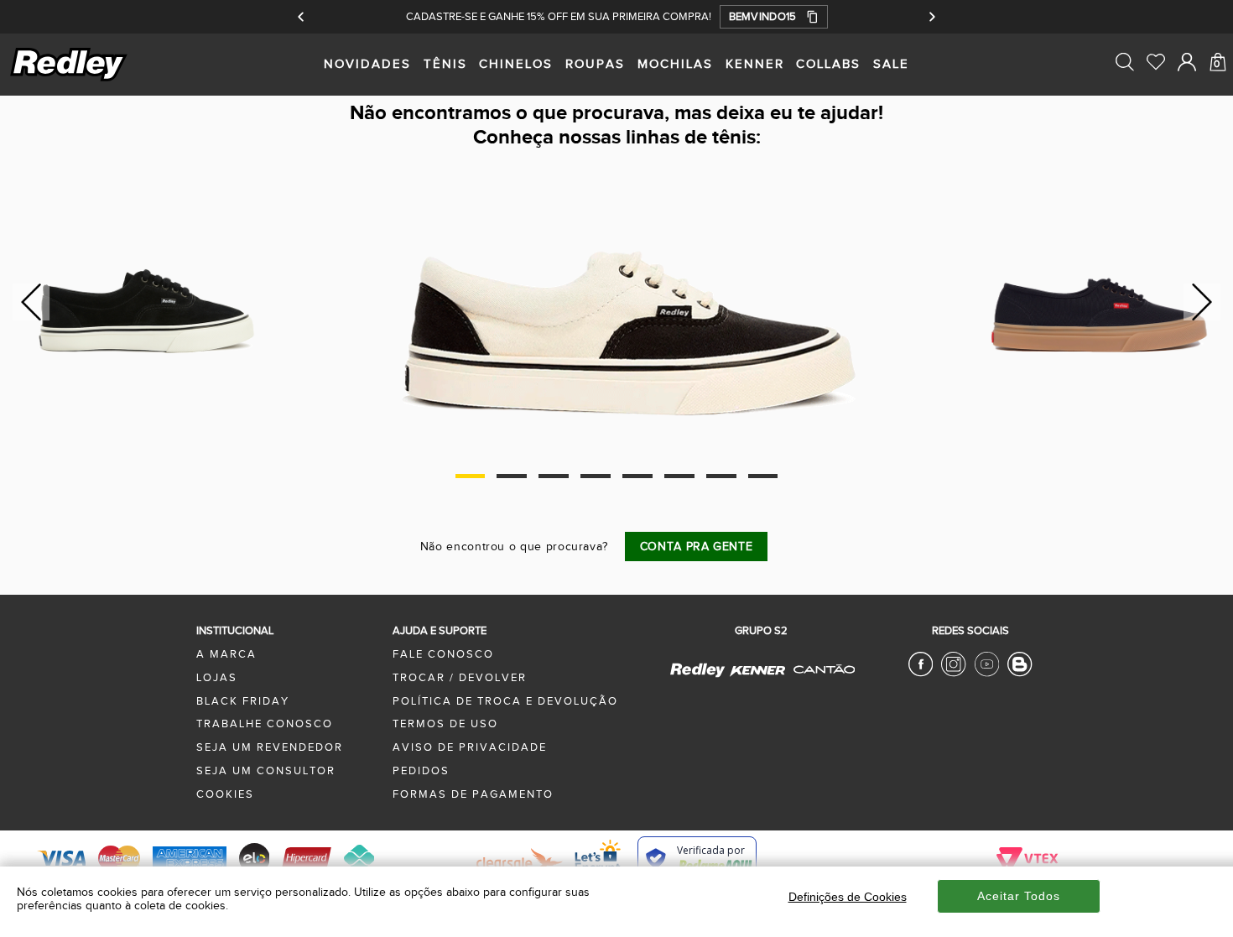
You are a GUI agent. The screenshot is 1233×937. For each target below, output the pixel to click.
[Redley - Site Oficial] (699, 676)
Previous (28, 301)
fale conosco (443, 654)
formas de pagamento (473, 794)
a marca (226, 654)
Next (1202, 301)
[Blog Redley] (1019, 673)
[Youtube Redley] (987, 673)
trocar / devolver (460, 678)
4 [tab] (595, 475)
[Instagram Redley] (953, 673)
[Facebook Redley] (920, 673)
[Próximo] (931, 16)
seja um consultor (266, 771)
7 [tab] (721, 475)
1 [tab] (470, 475)
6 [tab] (679, 475)
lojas (216, 678)
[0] (1218, 99)
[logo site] (70, 79)
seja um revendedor (269, 747)
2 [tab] (511, 475)
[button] (774, 17)
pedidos (421, 771)
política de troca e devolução (505, 701)
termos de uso (445, 724)
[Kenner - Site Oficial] (757, 671)
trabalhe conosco (264, 724)
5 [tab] (637, 475)
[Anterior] (301, 16)
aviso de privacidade (470, 747)
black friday (242, 701)
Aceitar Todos (1018, 896)
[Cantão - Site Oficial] (820, 682)
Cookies (225, 794)
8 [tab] (763, 475)
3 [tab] (553, 475)
